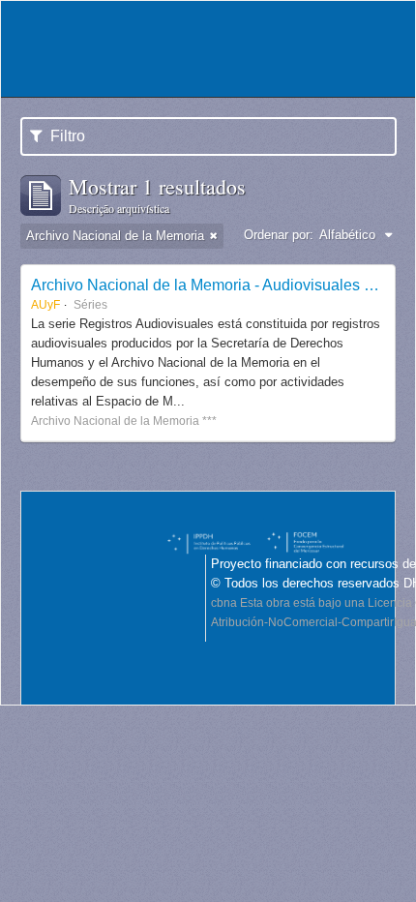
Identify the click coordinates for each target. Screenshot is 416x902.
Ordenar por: (278, 234)
